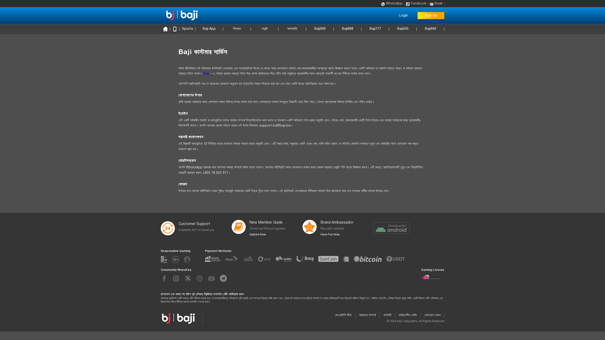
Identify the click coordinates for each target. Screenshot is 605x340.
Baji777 (375, 28)
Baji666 (430, 28)
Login (403, 15)
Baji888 (347, 28)
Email (438, 3)
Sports (187, 28)
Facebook (418, 3)
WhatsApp (394, 3)
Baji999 (320, 28)
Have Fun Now (330, 234)
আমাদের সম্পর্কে (367, 315)
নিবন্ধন (237, 28)
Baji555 (403, 28)
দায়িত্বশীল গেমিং (408, 315)
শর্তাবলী (387, 315)
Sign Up (431, 15)
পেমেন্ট (264, 28)
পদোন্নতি (292, 28)
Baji (206, 73)
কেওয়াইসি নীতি (343, 315)
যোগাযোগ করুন (432, 315)
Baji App (209, 28)
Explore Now (258, 234)
